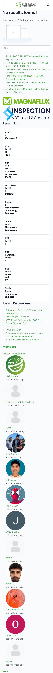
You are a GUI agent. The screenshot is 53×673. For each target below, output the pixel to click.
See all (6, 671)
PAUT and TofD (13, 330)
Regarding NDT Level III (17, 316)
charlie (9, 557)
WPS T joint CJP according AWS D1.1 (24, 320)
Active (15, 353)
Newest (6, 353)
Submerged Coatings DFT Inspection (24, 310)
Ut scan (9, 326)
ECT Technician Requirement (20, 336)
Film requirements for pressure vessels (24, 333)
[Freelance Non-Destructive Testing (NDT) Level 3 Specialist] (26, 113)
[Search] (48, 5)
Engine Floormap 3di (16, 323)
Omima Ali (11, 635)
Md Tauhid (11, 480)
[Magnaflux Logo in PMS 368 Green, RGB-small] (26, 101)
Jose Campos (12, 454)
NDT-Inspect (12, 376)
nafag (8, 583)
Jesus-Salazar (12, 532)
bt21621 (10, 428)
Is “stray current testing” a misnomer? (24, 339)
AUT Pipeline (12, 313)
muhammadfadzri (14, 609)
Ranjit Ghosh (12, 506)
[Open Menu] (4, 5)
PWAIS (9, 661)
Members (9, 346)
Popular (23, 353)
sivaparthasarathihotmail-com (20, 402)
